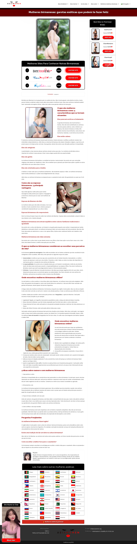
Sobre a (47, 531)
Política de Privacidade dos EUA (40, 533)
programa (56, 94)
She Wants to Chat (11, 505)
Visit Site (108, 37)
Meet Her (11, 540)
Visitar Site (73, 70)
